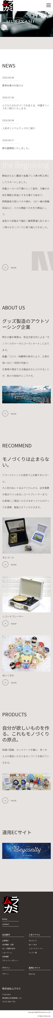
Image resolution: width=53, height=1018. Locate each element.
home (4, 919)
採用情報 (5, 956)
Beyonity (32, 974)
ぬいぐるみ (33, 944)
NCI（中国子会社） (9, 948)
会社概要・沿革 (8, 944)
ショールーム (7, 952)
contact (5, 924)
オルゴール (33, 940)
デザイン (5, 974)
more (13, 267)
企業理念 (5, 940)
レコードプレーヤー (36, 948)
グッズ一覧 (33, 952)
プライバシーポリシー (10, 960)
